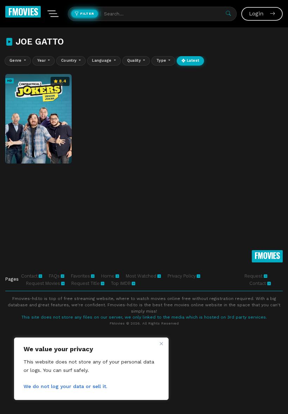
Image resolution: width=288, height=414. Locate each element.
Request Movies (43, 283)
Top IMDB (121, 283)
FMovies (23, 11)
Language (102, 60)
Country (69, 60)
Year (42, 60)
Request (254, 276)
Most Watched (141, 276)
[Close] (161, 343)
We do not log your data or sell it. (65, 386)
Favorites (80, 276)
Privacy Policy (182, 276)
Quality (134, 60)
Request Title (85, 283)
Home (107, 276)
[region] (91, 369)
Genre (16, 60)
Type (162, 60)
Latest (192, 60)
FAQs (54, 276)
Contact (29, 276)
